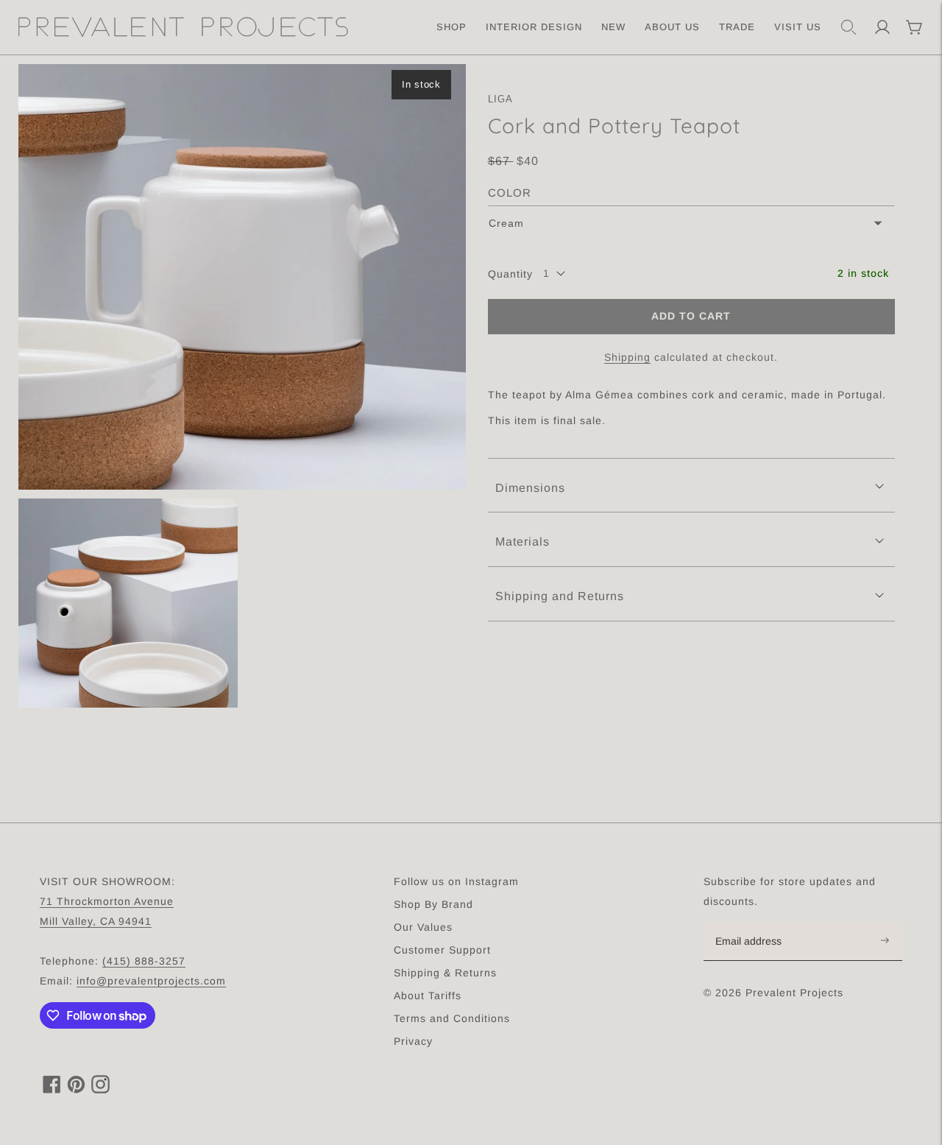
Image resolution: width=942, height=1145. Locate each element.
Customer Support (442, 950)
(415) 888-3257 (143, 961)
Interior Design (534, 26)
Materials (522, 541)
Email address (756, 923)
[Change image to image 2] (128, 603)
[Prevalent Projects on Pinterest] (76, 1089)
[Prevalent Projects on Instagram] (100, 1089)
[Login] (882, 27)
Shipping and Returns (559, 596)
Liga (501, 99)
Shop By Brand (433, 904)
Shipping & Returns (445, 973)
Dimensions (530, 487)
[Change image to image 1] (242, 277)
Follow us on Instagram (456, 881)
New (613, 26)
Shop (451, 26)
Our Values (423, 927)
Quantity (510, 273)
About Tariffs (427, 995)
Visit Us (797, 26)
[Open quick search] (848, 27)
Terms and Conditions (452, 1018)
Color (509, 192)
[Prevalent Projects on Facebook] (52, 1089)
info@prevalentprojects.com (151, 981)
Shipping (627, 356)
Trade (737, 26)
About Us (672, 26)
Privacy (413, 1041)
